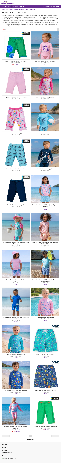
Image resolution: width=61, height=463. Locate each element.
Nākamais (55, 436)
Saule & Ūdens (9, 9)
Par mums (4, 450)
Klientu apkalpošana (7, 452)
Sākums (3, 9)
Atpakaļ (5, 436)
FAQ (3, 455)
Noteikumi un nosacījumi (8, 449)
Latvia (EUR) (13, 458)
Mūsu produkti (5, 454)
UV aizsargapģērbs (18, 9)
